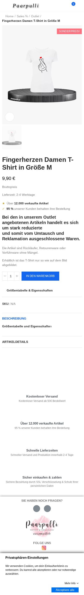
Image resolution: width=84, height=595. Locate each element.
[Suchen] (64, 5)
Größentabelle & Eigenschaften (30, 290)
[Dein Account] (80, 6)
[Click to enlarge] (9, 117)
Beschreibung (14, 318)
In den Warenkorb (40, 276)
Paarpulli (26, 5)
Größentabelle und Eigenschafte (26, 326)
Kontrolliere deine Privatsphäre (27, 364)
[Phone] (47, 508)
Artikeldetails (15, 342)
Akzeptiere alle (65, 590)
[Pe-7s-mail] (36, 508)
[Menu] (7, 6)
